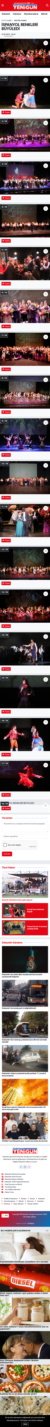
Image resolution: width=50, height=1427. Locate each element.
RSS (6, 1215)
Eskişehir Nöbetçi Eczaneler (15, 1174)
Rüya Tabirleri (19, 1204)
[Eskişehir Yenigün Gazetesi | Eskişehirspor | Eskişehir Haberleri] (25, 5)
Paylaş (7, 112)
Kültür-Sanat (20, 20)
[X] (25, 1167)
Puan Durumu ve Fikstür (13, 1184)
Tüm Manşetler (10, 1187)
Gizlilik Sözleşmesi (11, 1198)
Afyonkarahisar (31, 14)
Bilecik (44, 14)
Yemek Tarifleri (32, 1204)
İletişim (23, 1198)
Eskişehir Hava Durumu (13, 1177)
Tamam (25, 1424)
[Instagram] (29, 1167)
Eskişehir (6, 14)
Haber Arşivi (9, 1192)
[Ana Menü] (3, 5)
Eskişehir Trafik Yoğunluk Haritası (17, 1182)
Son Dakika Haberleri (12, 1189)
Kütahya (7, 1204)
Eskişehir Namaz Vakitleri (14, 1179)
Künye (32, 1198)
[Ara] (47, 5)
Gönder (7, 854)
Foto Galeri (6, 20)
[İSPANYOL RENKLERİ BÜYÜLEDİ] (25, 53)
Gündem (17, 14)
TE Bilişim (30, 1223)
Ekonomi (30, 1201)
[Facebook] (21, 1167)
